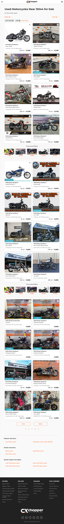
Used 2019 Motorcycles (40, 463)
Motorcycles (9, 451)
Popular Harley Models (6, 496)
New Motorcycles (10, 454)
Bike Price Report (23, 488)
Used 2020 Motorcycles (12, 466)
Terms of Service (54, 486)
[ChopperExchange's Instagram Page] (33, 517)
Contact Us (52, 493)
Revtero (51, 498)
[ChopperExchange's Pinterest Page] (26, 517)
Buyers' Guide (6, 486)
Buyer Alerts (5, 483)
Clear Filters (24, 20)
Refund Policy (22, 499)
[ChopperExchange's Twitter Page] (37, 517)
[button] (8, 20)
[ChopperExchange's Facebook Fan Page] (22, 517)
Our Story (52, 483)
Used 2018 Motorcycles (12, 463)
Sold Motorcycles (23, 497)
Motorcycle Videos (7, 493)
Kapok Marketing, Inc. (35, 521)
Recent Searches (7, 499)
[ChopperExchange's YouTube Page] (41, 517)
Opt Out (51, 491)
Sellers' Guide (22, 486)
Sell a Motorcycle (23, 483)
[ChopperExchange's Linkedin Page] (30, 517)
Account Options (38, 488)
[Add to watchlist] (30, 25)
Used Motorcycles (10, 442)
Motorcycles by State (8, 488)
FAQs (3, 502)
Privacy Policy (53, 488)
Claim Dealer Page (39, 483)
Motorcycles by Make (8, 491)
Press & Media (53, 496)
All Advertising (38, 486)
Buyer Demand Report (22, 491)
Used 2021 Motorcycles (40, 466)
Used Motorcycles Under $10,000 (43, 442)
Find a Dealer (37, 491)
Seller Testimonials (23, 494)
